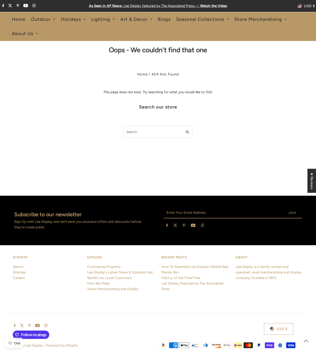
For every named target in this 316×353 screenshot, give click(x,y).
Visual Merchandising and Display (112, 289)
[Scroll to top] (306, 341)
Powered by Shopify (62, 345)
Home (142, 74)
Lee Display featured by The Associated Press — (158, 6)
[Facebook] (2, 6)
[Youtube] (25, 6)
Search (18, 267)
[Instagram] (33, 6)
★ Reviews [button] (312, 181)
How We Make (98, 283)
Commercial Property (104, 267)
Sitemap (19, 272)
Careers (19, 278)
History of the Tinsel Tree (180, 278)
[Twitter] (9, 6)
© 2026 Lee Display (28, 345)
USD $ (309, 6)
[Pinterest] (17, 6)
